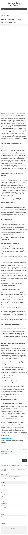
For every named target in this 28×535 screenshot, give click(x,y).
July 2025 (2, 514)
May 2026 (2, 492)
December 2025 (4, 503)
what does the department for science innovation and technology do (7, 451)
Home (2, 13)
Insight (12, 440)
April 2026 (3, 494)
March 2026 (3, 496)
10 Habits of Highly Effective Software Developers (10, 476)
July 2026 (2, 487)
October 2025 (3, 507)
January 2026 (3, 501)
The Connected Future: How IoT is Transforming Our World (12, 478)
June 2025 (3, 516)
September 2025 (4, 509)
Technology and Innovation (10, 13)
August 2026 (3, 485)
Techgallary (14, 3)
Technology (3, 442)
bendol (4, 24)
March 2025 (3, 523)
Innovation (8, 440)
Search (2, 457)
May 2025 (2, 518)
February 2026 (3, 498)
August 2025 (3, 512)
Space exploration (18, 440)
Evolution (3, 440)
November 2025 (4, 505)
